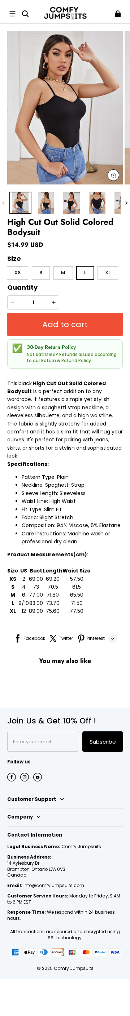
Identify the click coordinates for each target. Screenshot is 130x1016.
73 (36, 587)
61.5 (76, 587)
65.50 (76, 594)
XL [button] (107, 272)
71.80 (53, 594)
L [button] (85, 272)
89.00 (36, 611)
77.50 (76, 611)
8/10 (23, 603)
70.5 (53, 587)
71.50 (77, 603)
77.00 (36, 594)
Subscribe (103, 741)
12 (24, 611)
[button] (12, 14)
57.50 (76, 579)
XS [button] (17, 272)
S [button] (40, 272)
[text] (65, 501)
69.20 (53, 579)
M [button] (63, 272)
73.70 (53, 603)
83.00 (36, 603)
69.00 (36, 579)
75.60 (53, 611)
